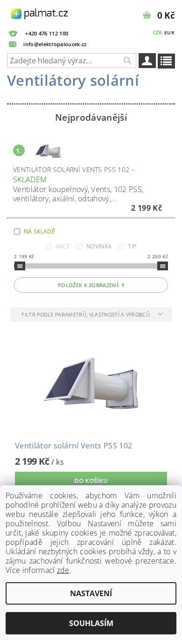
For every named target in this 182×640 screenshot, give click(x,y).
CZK (157, 32)
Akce (63, 246)
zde (63, 570)
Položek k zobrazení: (91, 285)
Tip (132, 246)
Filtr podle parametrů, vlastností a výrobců (86, 314)
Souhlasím (91, 623)
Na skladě (39, 231)
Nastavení (91, 593)
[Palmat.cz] (40, 12)
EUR (169, 32)
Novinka (99, 246)
